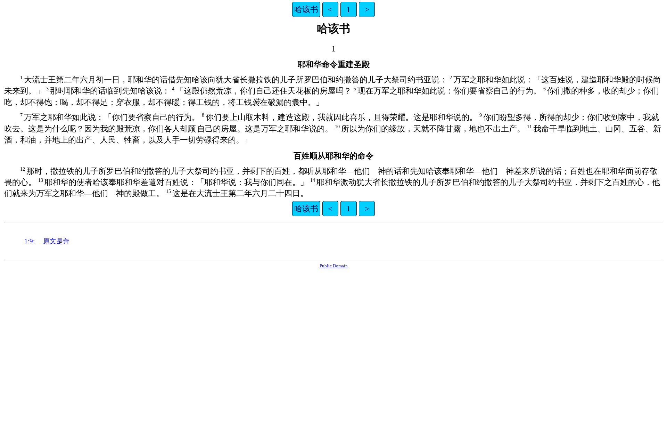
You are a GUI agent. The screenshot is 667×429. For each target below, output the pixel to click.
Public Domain (334, 265)
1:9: (29, 241)
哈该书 (306, 9)
